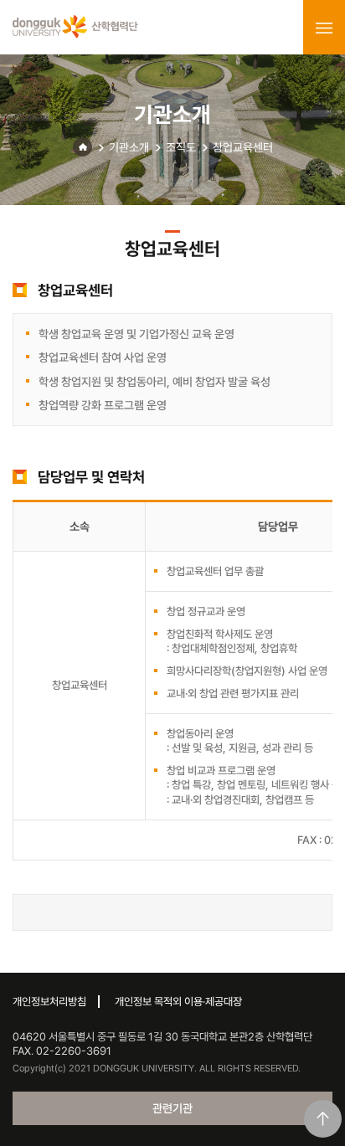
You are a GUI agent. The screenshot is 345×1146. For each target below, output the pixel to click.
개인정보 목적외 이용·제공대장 (178, 1001)
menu (324, 28)
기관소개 (129, 147)
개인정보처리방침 (49, 1001)
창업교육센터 (243, 147)
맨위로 (323, 1119)
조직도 (181, 147)
